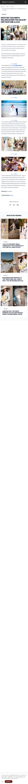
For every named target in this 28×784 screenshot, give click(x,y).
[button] (14, 87)
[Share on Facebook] (10, 204)
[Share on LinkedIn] (17, 204)
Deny (2, 781)
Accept (8, 781)
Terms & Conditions (19, 776)
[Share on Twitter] (14, 204)
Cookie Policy (10, 776)
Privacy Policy (4, 776)
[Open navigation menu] (25, 2)
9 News (15, 63)
